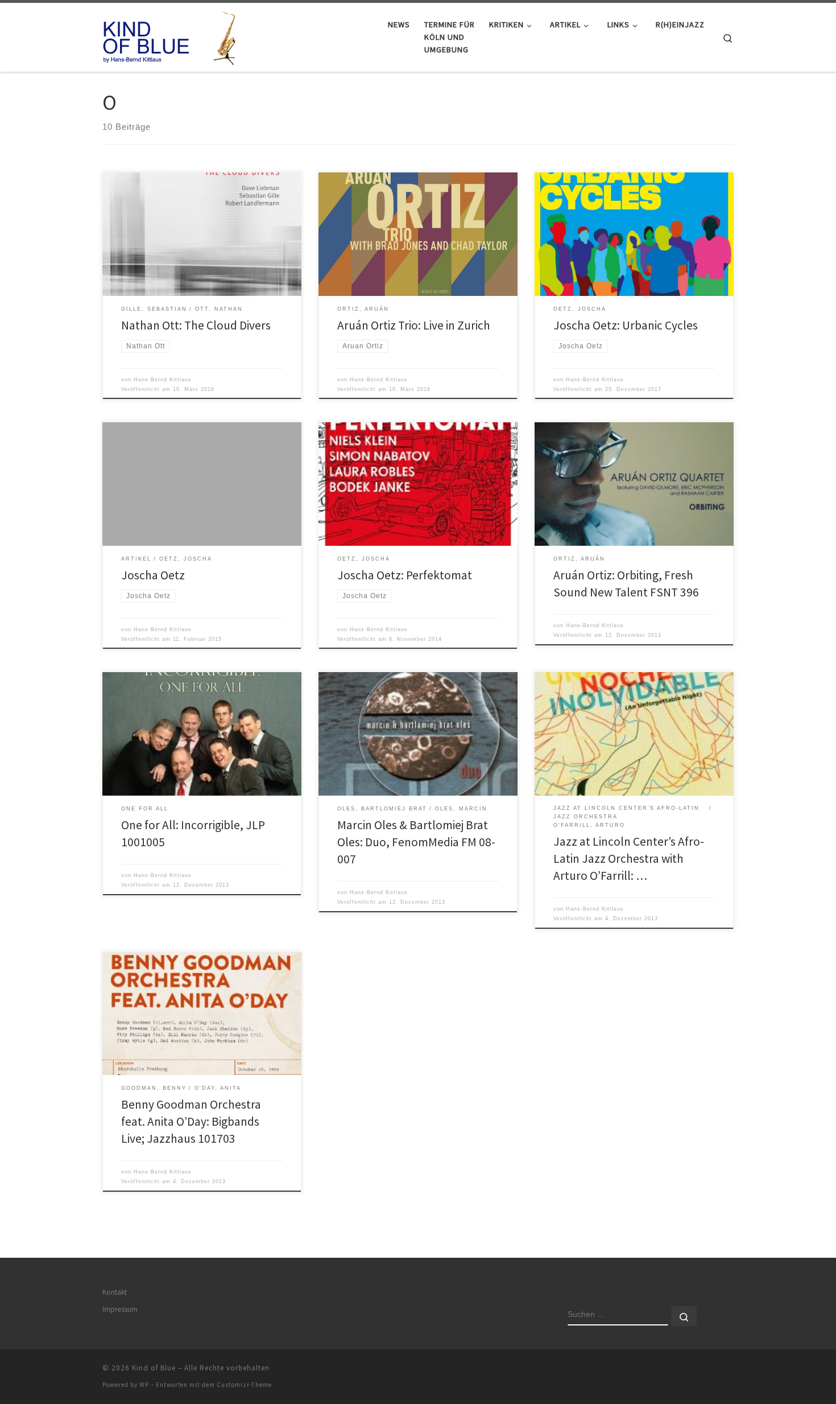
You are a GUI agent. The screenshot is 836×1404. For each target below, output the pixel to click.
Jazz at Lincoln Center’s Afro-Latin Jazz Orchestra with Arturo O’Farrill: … (628, 858)
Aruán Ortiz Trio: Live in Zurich (413, 325)
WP (144, 1385)
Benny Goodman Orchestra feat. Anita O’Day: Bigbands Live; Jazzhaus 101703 (191, 1121)
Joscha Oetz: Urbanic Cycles (625, 325)
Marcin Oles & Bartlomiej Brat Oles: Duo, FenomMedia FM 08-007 (416, 842)
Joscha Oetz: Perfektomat (404, 575)
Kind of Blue (154, 1368)
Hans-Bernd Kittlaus (163, 379)
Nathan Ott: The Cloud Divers (196, 325)
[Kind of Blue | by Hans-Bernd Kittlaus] (173, 35)
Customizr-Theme (244, 1385)
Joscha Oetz (153, 575)
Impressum (120, 1309)
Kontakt (114, 1292)
